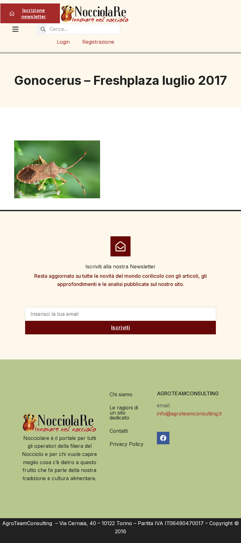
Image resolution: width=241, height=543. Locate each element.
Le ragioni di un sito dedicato (124, 412)
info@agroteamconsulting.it (189, 413)
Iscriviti (120, 327)
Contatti (119, 431)
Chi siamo (121, 394)
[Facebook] (163, 438)
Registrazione (98, 42)
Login (63, 42)
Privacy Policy (126, 444)
